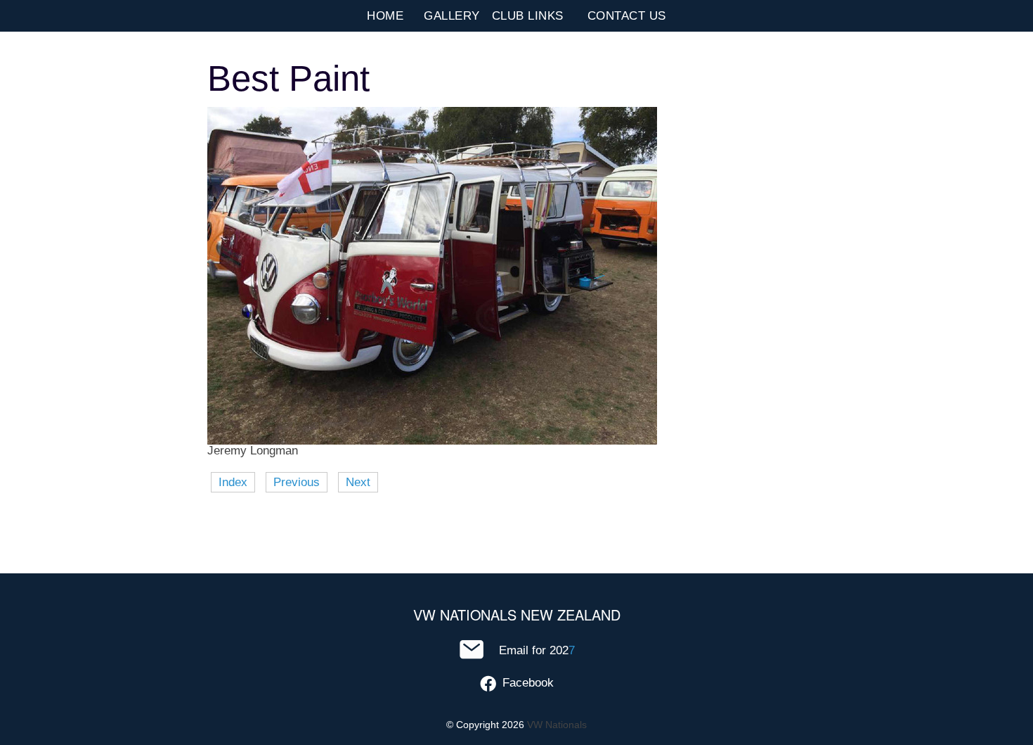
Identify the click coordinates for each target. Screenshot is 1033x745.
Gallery (452, 16)
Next (358, 482)
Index (233, 482)
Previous (296, 482)
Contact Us (626, 16)
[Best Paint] (432, 440)
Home (385, 16)
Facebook (528, 682)
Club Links (528, 16)
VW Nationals (557, 724)
